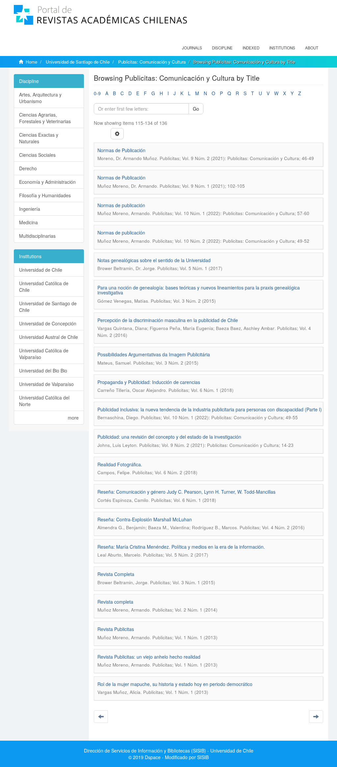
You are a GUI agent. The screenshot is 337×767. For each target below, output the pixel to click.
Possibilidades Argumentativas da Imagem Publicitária (153, 354)
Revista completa (115, 601)
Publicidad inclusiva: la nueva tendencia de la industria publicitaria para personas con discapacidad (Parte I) (209, 409)
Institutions (282, 47)
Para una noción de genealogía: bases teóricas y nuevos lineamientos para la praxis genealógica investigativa (198, 290)
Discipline (222, 47)
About (311, 47)
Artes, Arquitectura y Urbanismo (40, 97)
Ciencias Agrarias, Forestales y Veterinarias (45, 117)
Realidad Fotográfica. (119, 464)
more (73, 417)
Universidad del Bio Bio (43, 370)
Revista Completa (115, 574)
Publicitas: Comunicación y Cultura (152, 62)
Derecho (28, 168)
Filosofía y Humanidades (45, 195)
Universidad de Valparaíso (46, 384)
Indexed (251, 47)
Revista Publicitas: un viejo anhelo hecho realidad (148, 656)
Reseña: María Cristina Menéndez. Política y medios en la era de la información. (181, 546)
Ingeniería (29, 208)
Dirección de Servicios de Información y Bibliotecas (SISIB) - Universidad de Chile (168, 750)
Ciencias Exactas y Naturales (38, 138)
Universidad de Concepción (47, 323)
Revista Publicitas (115, 629)
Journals (192, 47)
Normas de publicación (121, 205)
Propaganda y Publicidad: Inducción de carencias (148, 382)
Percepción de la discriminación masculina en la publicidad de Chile (167, 320)
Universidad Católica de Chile (43, 286)
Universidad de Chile (40, 269)
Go (196, 108)
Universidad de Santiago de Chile (78, 62)
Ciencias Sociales (37, 154)
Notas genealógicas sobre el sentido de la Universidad (154, 260)
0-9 (97, 93)
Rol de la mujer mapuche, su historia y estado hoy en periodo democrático (174, 684)
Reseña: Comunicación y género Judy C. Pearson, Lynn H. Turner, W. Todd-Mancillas (186, 491)
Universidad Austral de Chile (48, 337)
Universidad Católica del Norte (44, 400)
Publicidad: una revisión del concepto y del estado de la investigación (169, 436)
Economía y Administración (47, 181)
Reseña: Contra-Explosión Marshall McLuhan (144, 519)
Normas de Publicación (121, 150)
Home (31, 62)
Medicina (28, 222)
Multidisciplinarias (37, 236)
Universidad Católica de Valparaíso (43, 353)
